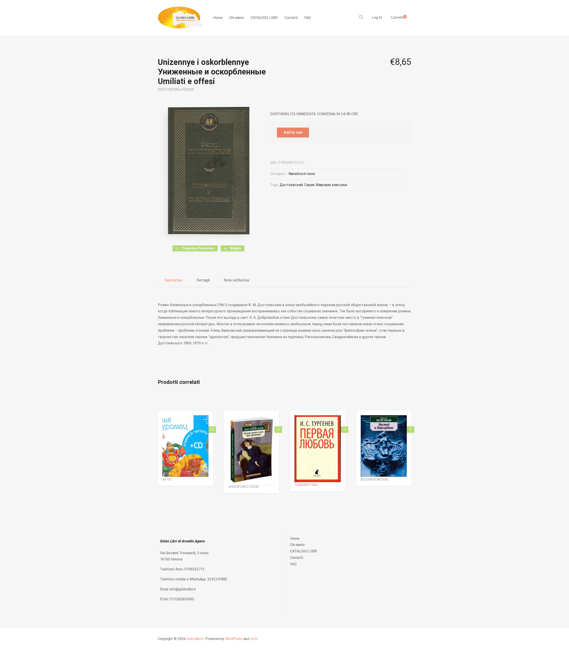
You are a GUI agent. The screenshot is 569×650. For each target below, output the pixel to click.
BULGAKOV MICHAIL (375, 479)
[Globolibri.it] (180, 18)
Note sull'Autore (236, 280)
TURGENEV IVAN (306, 485)
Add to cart (293, 132)
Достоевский (291, 185)
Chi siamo (236, 18)
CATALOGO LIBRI (264, 18)
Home (218, 18)
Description (173, 280)
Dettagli (203, 280)
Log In (377, 17)
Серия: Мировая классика (325, 185)
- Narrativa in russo (300, 174)
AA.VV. (167, 479)
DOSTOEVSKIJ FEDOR (176, 89)
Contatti (291, 18)
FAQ (307, 18)
